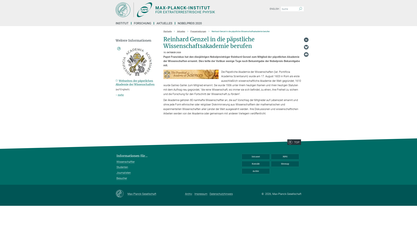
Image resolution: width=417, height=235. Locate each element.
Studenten (122, 167)
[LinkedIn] (306, 39)
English (274, 9)
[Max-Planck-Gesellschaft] (122, 194)
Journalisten (123, 172)
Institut (122, 23)
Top (296, 142)
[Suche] (300, 9)
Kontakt (256, 164)
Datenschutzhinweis (221, 194)
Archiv (256, 171)
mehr (121, 95)
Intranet (256, 156)
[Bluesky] (306, 47)
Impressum (200, 194)
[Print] (306, 54)
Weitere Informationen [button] (133, 40)
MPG (285, 156)
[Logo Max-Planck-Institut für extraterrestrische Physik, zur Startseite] (177, 9)
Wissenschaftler (125, 161)
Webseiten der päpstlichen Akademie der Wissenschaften (135, 82)
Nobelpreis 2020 (190, 23)
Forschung (142, 23)
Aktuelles (164, 23)
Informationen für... (132, 156)
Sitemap (285, 164)
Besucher (121, 178)
